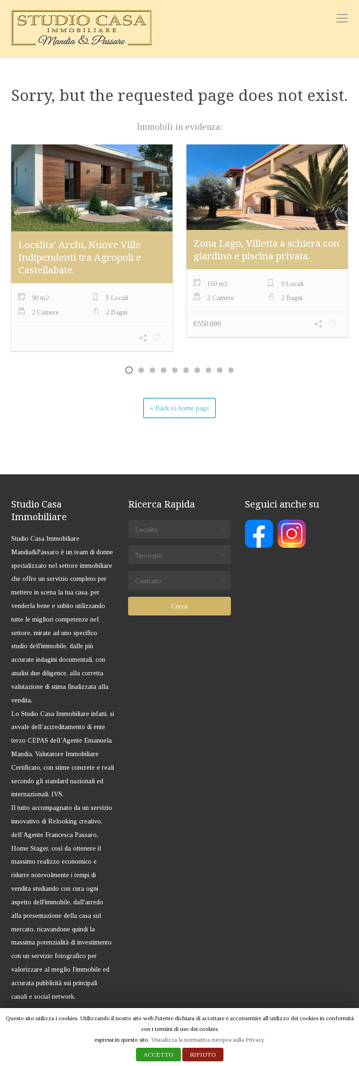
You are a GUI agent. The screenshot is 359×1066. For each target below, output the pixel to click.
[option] (91, 248)
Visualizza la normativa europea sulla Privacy (208, 1039)
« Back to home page (179, 408)
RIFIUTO (203, 1054)
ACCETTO (158, 1054)
